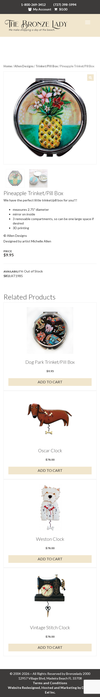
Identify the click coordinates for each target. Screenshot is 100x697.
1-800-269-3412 (33, 5)
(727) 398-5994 (64, 5)
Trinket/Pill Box (47, 66)
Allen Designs (23, 66)
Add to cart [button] (50, 382)
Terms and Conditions (50, 683)
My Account (42, 9)
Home (7, 66)
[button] (90, 77)
